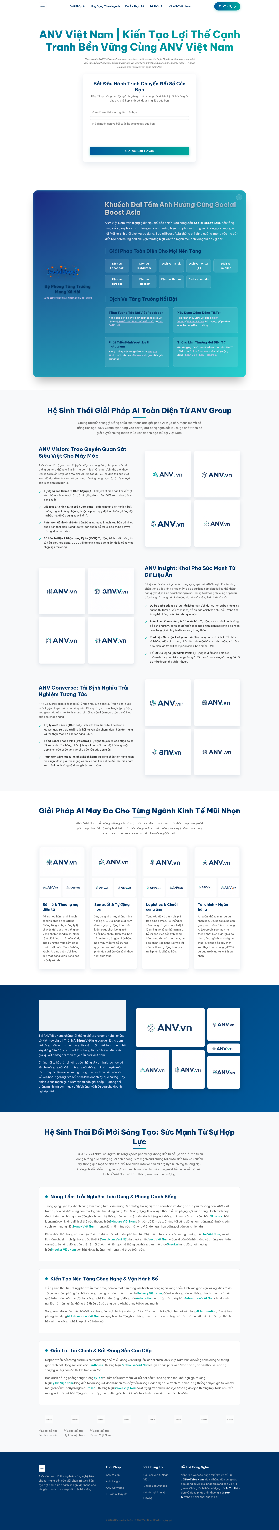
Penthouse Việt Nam (135, 1365)
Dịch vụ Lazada (199, 279)
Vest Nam (108, 1239)
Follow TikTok (195, 321)
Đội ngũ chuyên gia (155, 1485)
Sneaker (172, 1244)
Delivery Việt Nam (149, 1293)
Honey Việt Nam (84, 1226)
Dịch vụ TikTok (171, 263)
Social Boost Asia (207, 223)
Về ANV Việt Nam (180, 6)
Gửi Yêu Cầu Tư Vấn (139, 151)
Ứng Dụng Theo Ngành (105, 6)
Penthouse (95, 1365)
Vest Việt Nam (158, 1239)
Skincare (216, 1216)
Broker (90, 1388)
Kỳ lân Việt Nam (62, 1383)
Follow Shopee (198, 351)
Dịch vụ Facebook (117, 266)
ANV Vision (113, 1475)
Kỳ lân (97, 1378)
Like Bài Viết (124, 321)
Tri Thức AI (156, 6)
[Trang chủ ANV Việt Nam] (43, 6)
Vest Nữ (121, 1239)
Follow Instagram (143, 355)
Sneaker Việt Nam (63, 1249)
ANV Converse (115, 1487)
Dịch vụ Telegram (144, 281)
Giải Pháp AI (77, 6)
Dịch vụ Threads (117, 281)
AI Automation (206, 1311)
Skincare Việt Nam (123, 1221)
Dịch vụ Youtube (225, 266)
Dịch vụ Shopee (171, 279)
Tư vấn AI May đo (117, 1494)
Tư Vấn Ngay (227, 6)
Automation (144, 1298)
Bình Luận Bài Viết (143, 321)
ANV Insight (113, 1481)
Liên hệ (147, 1498)
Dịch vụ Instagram (144, 266)
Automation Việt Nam (199, 1298)
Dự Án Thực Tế (134, 6)
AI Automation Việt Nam (83, 1316)
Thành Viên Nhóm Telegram (200, 354)
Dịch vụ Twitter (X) (198, 266)
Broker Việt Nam (125, 1388)
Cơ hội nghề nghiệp (155, 1492)
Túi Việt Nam (211, 1234)
